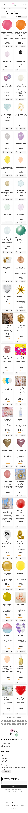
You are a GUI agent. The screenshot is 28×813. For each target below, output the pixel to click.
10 (2, 723)
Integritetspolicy (5, 760)
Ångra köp (4, 761)
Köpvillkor (4, 754)
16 (17, 723)
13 (10, 723)
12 (7, 723)
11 (5, 723)
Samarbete (4, 758)
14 (12, 723)
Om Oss (3, 755)
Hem (2, 11)
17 (20, 723)
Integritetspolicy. (18, 791)
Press (3, 757)
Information (24, 1)
